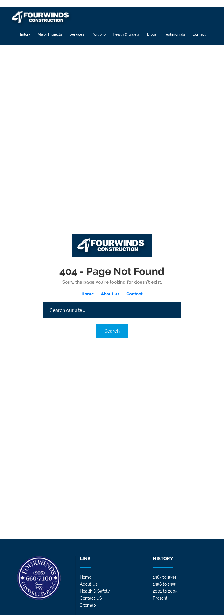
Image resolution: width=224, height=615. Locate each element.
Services (76, 34)
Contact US (91, 598)
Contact (199, 34)
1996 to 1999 (164, 584)
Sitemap (88, 605)
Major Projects (50, 34)
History (24, 34)
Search (112, 331)
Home (87, 294)
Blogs (152, 34)
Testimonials (174, 34)
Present (160, 598)
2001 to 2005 (165, 591)
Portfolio (99, 34)
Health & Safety (126, 34)
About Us (89, 584)
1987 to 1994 (164, 577)
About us (110, 294)
